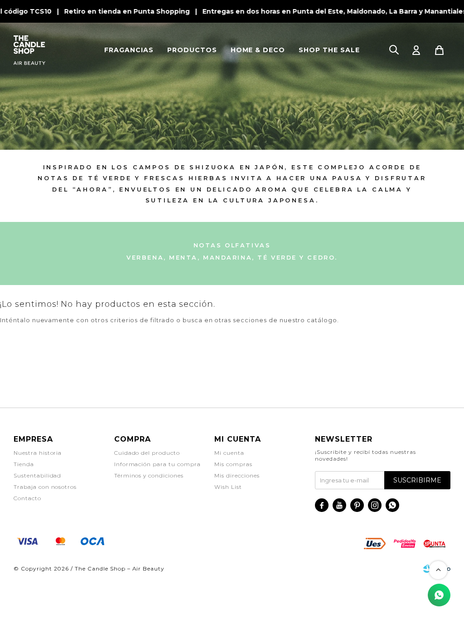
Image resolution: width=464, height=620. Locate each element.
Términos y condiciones (149, 475)
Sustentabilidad (37, 475)
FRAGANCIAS (129, 50)
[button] (393, 50)
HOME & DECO (258, 50)
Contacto (27, 498)
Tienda (24, 464)
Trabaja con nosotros (45, 486)
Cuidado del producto (147, 452)
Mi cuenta (229, 452)
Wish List (228, 486)
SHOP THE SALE (329, 50)
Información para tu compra (157, 464)
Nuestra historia (38, 452)
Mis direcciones (236, 475)
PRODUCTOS (192, 50)
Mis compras (233, 464)
